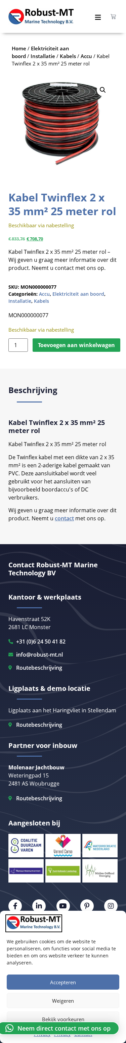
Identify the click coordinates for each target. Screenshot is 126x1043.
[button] (103, 90)
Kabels (41, 301)
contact (64, 518)
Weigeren (63, 1000)
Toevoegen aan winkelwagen (76, 345)
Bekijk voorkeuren (63, 1019)
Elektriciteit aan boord (78, 294)
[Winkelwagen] (113, 16)
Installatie (19, 301)
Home (19, 48)
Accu (44, 294)
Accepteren (63, 982)
